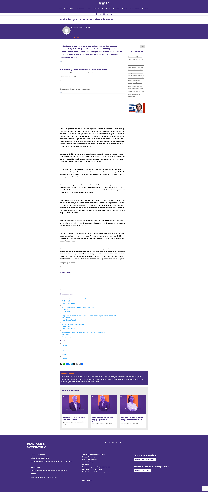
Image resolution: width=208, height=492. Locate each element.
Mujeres (64, 358)
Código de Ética (87, 462)
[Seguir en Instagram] (104, 14)
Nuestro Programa (88, 457)
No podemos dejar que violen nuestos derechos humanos (135, 59)
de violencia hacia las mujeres (92, 469)
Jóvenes (64, 354)
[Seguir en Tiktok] (107, 14)
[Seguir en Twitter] (109, 442)
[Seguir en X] (100, 14)
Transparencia (134, 8)
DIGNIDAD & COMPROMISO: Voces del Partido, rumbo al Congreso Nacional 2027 (136, 67)
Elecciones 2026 (68, 8)
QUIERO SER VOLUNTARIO (144, 459)
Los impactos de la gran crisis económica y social (74, 418)
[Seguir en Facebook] (96, 14)
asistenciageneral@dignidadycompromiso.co (52, 470)
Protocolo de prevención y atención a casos (96, 467)
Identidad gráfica (99, 8)
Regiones (65, 350)
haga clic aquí (52, 477)
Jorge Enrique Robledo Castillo (73, 422)
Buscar (142, 46)
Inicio (60, 8)
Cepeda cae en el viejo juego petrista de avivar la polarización (136, 94)
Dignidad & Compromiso (80, 27)
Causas (124, 8)
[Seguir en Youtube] (111, 14)
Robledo (64, 346)
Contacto (145, 8)
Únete (89, 8)
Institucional (80, 8)
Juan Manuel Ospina (99, 423)
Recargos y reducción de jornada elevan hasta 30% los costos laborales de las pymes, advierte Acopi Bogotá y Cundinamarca (136, 78)
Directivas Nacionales (89, 459)
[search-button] (60, 289)
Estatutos (85, 464)
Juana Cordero (127, 423)
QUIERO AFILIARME (142, 471)
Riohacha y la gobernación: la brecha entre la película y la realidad (132, 419)
